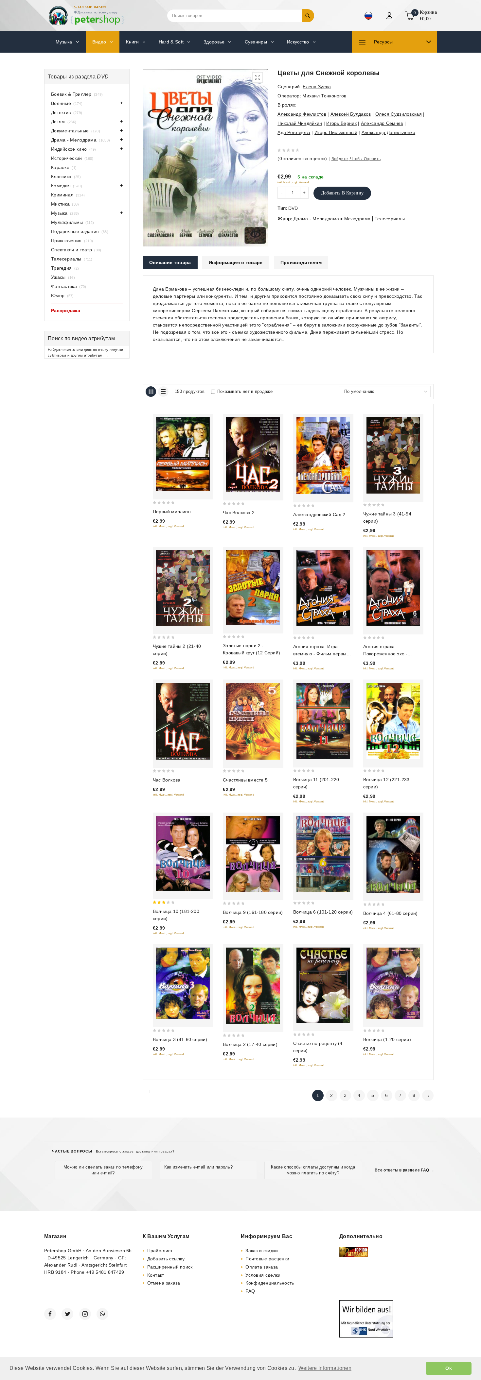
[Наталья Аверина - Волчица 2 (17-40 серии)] (253, 986)
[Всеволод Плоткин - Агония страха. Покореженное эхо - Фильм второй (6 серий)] (393, 588)
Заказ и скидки (261, 1250)
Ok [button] (448, 1368)
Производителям (301, 262)
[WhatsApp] (102, 1314)
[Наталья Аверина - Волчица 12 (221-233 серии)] (393, 721)
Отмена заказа (163, 1283)
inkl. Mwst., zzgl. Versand (293, 182)
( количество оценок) (302, 158)
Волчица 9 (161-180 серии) (253, 912)
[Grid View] (151, 391)
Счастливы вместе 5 (245, 780)
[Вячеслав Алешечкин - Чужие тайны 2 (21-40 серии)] (183, 588)
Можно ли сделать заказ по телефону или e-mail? (103, 1170)
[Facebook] (50, 1314)
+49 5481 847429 (92, 7)
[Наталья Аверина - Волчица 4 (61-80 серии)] (393, 854)
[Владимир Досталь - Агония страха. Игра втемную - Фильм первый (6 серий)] (323, 588)
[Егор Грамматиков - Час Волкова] (183, 721)
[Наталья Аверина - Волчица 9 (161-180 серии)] (253, 854)
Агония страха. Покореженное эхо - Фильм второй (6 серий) (389, 654)
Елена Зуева (317, 86)
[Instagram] (85, 1314)
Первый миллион (172, 511)
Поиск (308, 15)
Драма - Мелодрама (316, 218)
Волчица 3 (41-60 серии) (180, 1039)
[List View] (163, 391)
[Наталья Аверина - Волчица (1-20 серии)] (393, 983)
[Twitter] (67, 1314)
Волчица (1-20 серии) (387, 1039)
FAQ (250, 1291)
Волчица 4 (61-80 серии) (390, 913)
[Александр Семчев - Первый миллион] (183, 454)
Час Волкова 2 (239, 512)
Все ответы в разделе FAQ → (404, 1170)
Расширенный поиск (170, 1267)
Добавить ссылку (166, 1258)
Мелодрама (357, 218)
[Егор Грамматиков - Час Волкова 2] (253, 454)
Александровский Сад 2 (319, 514)
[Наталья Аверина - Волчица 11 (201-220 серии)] (323, 721)
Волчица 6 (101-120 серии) (323, 912)
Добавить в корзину (342, 193)
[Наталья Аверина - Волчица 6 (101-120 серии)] (323, 854)
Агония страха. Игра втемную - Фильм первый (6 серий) (321, 654)
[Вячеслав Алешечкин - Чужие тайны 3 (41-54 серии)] (393, 455)
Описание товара (170, 262)
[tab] (170, 262)
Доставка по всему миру (98, 12)
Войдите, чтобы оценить (356, 159)
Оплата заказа (261, 1267)
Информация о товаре (236, 262)
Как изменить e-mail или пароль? (198, 1167)
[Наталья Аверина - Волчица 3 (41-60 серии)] (183, 983)
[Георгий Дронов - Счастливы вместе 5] (253, 721)
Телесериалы (390, 218)
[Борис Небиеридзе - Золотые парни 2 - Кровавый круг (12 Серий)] (253, 588)
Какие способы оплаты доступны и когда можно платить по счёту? (313, 1170)
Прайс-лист (160, 1250)
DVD (293, 208)
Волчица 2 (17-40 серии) (250, 1044)
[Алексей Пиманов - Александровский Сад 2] (323, 455)
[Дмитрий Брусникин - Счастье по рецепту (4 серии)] (323, 985)
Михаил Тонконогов (324, 95)
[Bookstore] (86, 15)
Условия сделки (262, 1275)
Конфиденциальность (269, 1283)
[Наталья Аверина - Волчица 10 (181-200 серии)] (183, 853)
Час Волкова (166, 780)
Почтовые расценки (267, 1258)
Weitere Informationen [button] (324, 1368)
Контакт (155, 1275)
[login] (390, 15)
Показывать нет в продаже (245, 391)
